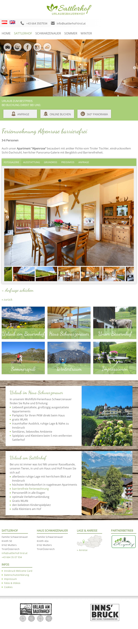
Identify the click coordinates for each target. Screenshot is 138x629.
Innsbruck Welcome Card (18, 570)
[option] (69, 67)
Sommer (70, 33)
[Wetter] (48, 49)
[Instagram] (38, 49)
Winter (86, 33)
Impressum (10, 579)
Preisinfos (67, 162)
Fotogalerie (11, 162)
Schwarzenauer (48, 33)
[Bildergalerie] (8, 49)
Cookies (8, 587)
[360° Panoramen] (18, 49)
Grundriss (50, 162)
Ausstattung (31, 162)
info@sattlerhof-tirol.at (71, 23)
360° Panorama (97, 114)
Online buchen (60, 114)
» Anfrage (10, 290)
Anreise (83, 550)
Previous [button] (3, 68)
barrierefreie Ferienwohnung (30, 489)
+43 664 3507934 (36, 23)
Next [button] (134, 68)
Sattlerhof (23, 33)
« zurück (7, 299)
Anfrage (23, 114)
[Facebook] (28, 49)
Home (6, 33)
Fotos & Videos (12, 583)
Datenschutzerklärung (16, 574)
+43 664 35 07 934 (12, 557)
